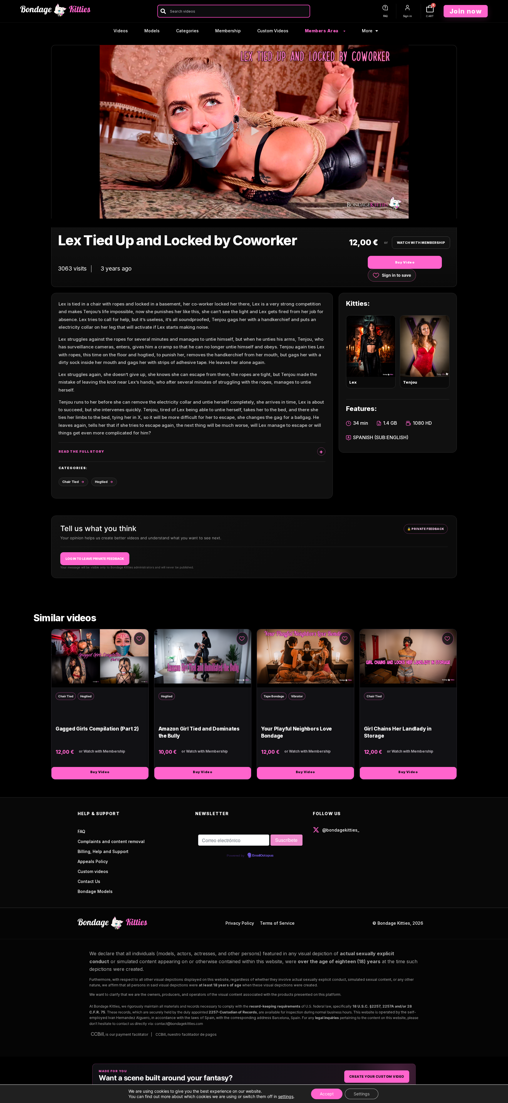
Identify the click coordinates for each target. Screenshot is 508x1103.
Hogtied (101, 482)
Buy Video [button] (100, 772)
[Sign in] (407, 7)
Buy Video (405, 262)
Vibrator (297, 696)
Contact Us (89, 881)
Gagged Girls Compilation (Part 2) (97, 729)
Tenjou (410, 382)
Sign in (407, 16)
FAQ (385, 16)
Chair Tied (70, 482)
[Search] (163, 11)
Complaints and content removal (111, 841)
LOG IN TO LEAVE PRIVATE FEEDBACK (95, 559)
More (367, 30)
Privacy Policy (239, 923)
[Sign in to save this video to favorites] (140, 638)
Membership (228, 30)
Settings (362, 1093)
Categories (187, 30)
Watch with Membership (421, 243)
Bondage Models (95, 891)
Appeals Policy (93, 861)
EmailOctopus (262, 855)
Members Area (321, 30)
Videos (120, 30)
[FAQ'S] (385, 7)
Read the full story (81, 451)
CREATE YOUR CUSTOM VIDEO (376, 1077)
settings (285, 1096)
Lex (353, 382)
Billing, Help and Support (103, 851)
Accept (327, 1093)
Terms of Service (277, 923)
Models (152, 30)
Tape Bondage (274, 696)
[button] (254, 131)
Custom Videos (272, 30)
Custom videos (93, 871)
